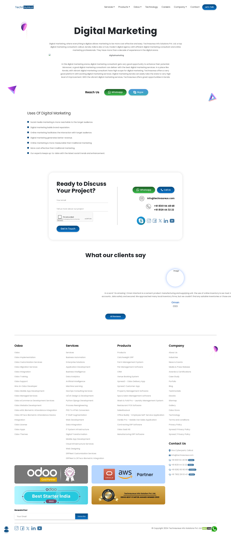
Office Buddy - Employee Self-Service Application (140, 415)
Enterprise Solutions (75, 362)
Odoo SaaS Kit (123, 429)
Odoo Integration (22, 371)
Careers (166, 6)
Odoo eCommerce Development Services (34, 400)
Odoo (137, 6)
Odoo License (20, 424)
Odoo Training (21, 376)
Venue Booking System (128, 376)
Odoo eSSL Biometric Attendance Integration (35, 410)
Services (108, 6)
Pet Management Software (130, 367)
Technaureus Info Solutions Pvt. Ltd (185, 528)
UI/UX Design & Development (80, 395)
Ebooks (172, 395)
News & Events (176, 362)
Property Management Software (132, 391)
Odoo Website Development (28, 405)
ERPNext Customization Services (81, 453)
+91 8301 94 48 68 (164, 206)
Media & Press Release (179, 367)
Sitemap (173, 400)
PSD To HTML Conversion (77, 410)
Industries (173, 357)
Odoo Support (21, 381)
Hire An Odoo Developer (25, 386)
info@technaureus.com (182, 455)
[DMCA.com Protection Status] (209, 528)
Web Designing (73, 448)
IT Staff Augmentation (76, 415)
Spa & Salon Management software (134, 395)
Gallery (172, 405)
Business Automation (76, 357)
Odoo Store (174, 410)
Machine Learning (74, 386)
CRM (119, 371)
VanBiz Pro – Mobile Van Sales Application (137, 419)
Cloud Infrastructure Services (80, 443)
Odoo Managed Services (25, 395)
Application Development (78, 367)
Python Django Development (79, 400)
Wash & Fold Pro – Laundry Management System (140, 400)
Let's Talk (209, 7)
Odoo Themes (21, 434)
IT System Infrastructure (77, 429)
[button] (17, 288)
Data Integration (74, 424)
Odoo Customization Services (28, 362)
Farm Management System (130, 362)
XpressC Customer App (128, 386)
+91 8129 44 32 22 (164, 209)
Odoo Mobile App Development (29, 391)
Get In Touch (68, 228)
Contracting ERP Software (129, 424)
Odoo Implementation (24, 357)
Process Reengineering (77, 405)
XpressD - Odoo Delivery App (131, 381)
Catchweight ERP (125, 357)
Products (123, 6)
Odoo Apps (19, 429)
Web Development (75, 419)
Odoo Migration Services (25, 367)
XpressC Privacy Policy (179, 434)
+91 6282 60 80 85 (183, 469)
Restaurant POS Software (129, 405)
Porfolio (172, 381)
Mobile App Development (78, 439)
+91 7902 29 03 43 (182, 474)
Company (179, 6)
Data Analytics (73, 376)
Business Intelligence (75, 371)
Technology (151, 6)
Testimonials (175, 391)
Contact (194, 6)
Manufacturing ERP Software (130, 434)
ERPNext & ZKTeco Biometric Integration (85, 458)
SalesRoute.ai (123, 410)
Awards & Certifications (180, 371)
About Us (173, 352)
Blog (171, 386)
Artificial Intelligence (75, 381)
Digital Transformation (76, 434)
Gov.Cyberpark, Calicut (182, 450)
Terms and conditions (179, 419)
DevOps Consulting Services (79, 391)
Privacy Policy (175, 424)
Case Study (174, 376)
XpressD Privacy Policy (179, 429)
